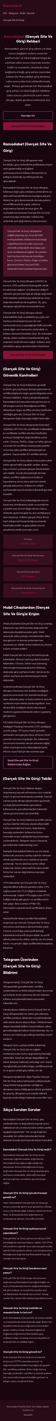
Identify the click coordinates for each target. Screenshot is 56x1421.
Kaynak (30, 13)
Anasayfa (28, 1414)
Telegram (13, 13)
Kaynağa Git (28, 115)
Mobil (22, 13)
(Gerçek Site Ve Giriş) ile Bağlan (28, 354)
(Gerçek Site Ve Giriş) (13, 20)
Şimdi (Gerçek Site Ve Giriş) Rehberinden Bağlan (23, 762)
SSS (5, 13)
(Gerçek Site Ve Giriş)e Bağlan (28, 126)
